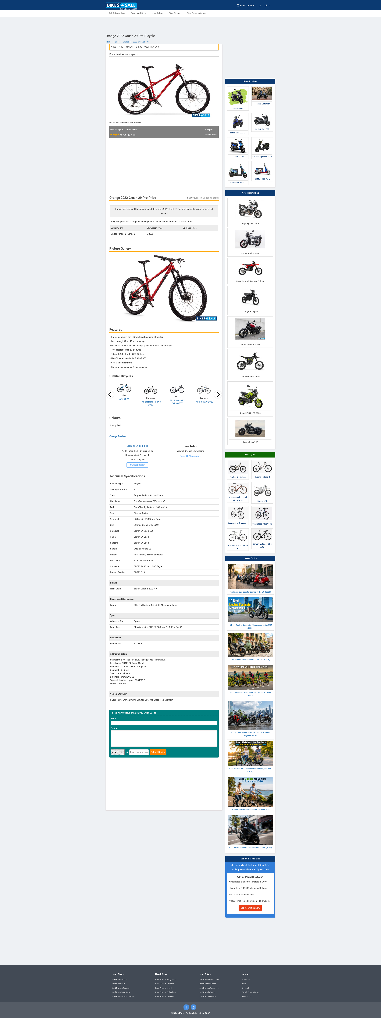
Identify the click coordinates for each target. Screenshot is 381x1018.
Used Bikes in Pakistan (164, 983)
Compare (209, 129)
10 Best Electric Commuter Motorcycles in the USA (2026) (250, 626)
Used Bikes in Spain (207, 992)
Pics (121, 46)
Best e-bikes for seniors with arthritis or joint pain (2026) (250, 770)
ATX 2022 (124, 399)
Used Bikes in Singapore (209, 988)
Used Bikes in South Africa (209, 979)
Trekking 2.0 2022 (204, 401)
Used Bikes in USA (119, 979)
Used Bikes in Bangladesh (166, 979)
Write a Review (211, 134)
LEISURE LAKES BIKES (137, 446)
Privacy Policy (253, 992)
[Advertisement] (190, 25)
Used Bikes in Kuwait (207, 996)
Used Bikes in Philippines (165, 992)
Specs (139, 46)
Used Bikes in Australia (121, 992)
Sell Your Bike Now (250, 908)
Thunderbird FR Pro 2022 (151, 403)
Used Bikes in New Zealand (123, 996)
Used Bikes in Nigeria (207, 983)
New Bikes (157, 13)
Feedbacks (246, 996)
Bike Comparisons (196, 13)
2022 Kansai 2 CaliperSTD (177, 402)
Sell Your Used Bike (250, 858)
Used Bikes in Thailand (164, 996)
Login (265, 5)
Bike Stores (175, 13)
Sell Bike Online (117, 13)
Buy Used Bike (138, 13)
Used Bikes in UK (118, 983)
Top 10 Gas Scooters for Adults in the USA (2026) (250, 847)
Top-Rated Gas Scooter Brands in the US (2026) (250, 592)
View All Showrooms (191, 456)
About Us (246, 979)
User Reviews (151, 46)
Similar (129, 46)
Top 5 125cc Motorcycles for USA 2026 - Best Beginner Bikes (250, 734)
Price (113, 46)
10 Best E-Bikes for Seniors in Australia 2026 (250, 809)
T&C (244, 992)
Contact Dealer (137, 465)
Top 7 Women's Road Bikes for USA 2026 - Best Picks (250, 694)
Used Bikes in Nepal (163, 988)
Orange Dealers (117, 436)
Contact (245, 988)
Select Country (246, 5)
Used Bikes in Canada (120, 988)
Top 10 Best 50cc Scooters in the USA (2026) (250, 659)
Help (244, 983)
